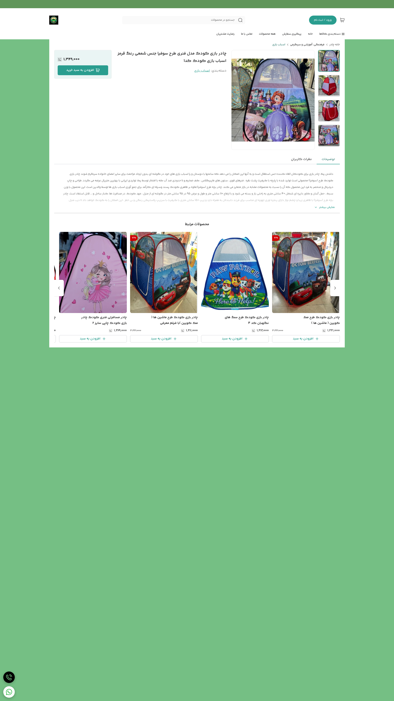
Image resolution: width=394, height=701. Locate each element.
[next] (59, 288)
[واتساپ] (9, 692)
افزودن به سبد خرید (80, 70)
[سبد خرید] (342, 20)
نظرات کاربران (301, 159)
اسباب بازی (278, 45)
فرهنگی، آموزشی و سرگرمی (307, 45)
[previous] (335, 288)
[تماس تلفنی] (9, 677)
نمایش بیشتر (327, 207)
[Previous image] (237, 100)
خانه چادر (334, 45)
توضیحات (328, 159)
